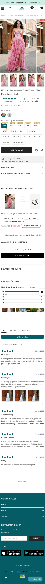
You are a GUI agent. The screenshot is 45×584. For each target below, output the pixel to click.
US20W (16, 137)
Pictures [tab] (13, 330)
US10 (36, 125)
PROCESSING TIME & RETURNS (15, 173)
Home (3, 15)
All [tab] (4, 330)
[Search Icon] (12, 8)
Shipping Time (10, 161)
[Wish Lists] (36, 150)
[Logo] (22, 8)
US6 (20, 125)
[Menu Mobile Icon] (2, 8)
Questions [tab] (25, 330)
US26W (6, 142)
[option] (18, 46)
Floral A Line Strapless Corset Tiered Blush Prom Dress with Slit (21, 220)
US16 (22, 131)
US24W (37, 137)
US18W (6, 137)
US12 (5, 131)
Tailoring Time (10, 159)
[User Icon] (36, 8)
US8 (27, 125)
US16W (32, 131)
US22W (27, 137)
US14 (13, 131)
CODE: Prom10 (23, 3)
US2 (4, 125)
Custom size (18, 142)
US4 (12, 125)
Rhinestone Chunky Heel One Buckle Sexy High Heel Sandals (23, 236)
